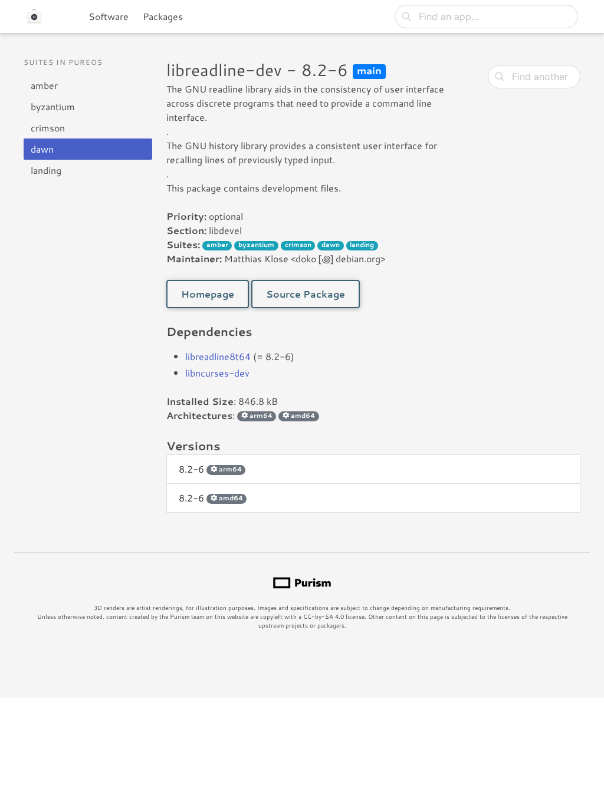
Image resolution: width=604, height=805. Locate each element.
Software (108, 16)
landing (46, 170)
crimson (48, 127)
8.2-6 (210, 469)
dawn (42, 149)
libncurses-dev (217, 373)
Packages (163, 16)
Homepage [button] (207, 294)
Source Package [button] (305, 294)
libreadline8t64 (218, 356)
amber (44, 85)
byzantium (53, 106)
